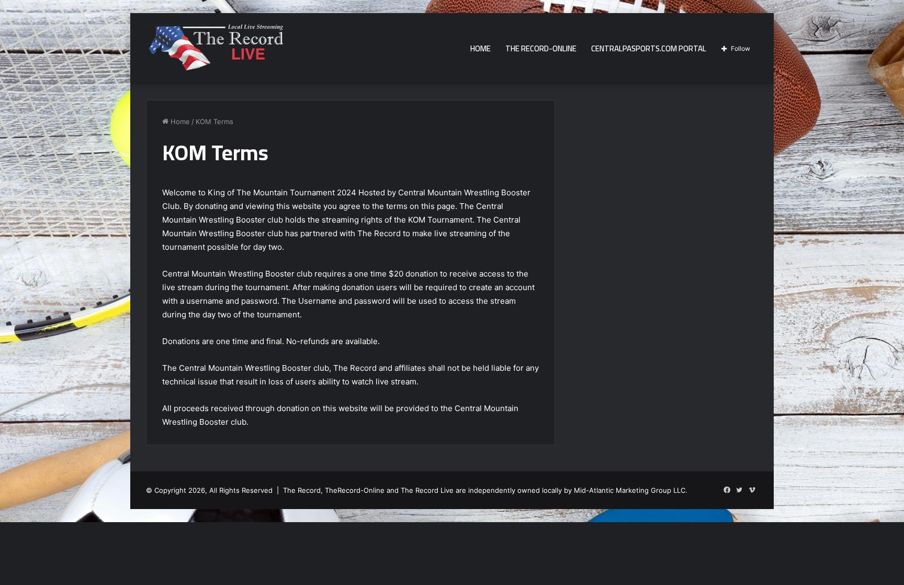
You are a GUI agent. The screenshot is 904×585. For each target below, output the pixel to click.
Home (480, 48)
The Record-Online (541, 48)
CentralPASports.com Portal (648, 48)
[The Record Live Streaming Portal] (214, 50)
